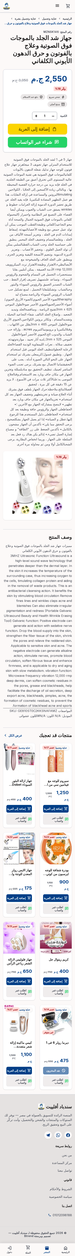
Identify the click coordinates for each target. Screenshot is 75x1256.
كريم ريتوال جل (59, 959)
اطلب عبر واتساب (60, 819)
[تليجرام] (48, 1135)
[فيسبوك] (68, 1135)
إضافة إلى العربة (56, 808)
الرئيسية (67, 18)
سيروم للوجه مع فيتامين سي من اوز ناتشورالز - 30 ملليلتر (56, 786)
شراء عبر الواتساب (37, 142)
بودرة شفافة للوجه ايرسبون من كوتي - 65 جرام (56, 874)
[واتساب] (58, 1135)
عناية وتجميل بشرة (25, 18)
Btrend (28, 1236)
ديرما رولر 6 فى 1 (57, 1042)
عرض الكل (12, 735)
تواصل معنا (65, 1170)
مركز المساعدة (62, 1163)
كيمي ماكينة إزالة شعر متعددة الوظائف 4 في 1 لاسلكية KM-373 (20, 1048)
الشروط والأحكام (61, 1189)
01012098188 (62, 1215)
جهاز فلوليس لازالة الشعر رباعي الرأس (19, 961)
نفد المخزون (55, 1070)
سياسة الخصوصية (60, 1197)
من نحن (67, 1155)
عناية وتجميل (49, 18)
